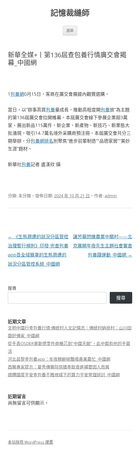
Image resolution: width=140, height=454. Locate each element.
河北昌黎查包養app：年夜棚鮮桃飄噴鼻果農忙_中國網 (59, 359)
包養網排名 (42, 141)
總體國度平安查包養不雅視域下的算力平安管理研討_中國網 (64, 375)
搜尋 (12, 288)
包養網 (17, 94)
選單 (70, 30)
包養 (50, 109)
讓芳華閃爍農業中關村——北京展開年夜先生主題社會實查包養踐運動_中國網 (102, 245)
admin (111, 196)
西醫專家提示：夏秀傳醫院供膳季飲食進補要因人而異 (58, 367)
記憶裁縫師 (70, 13)
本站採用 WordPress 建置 (30, 442)
